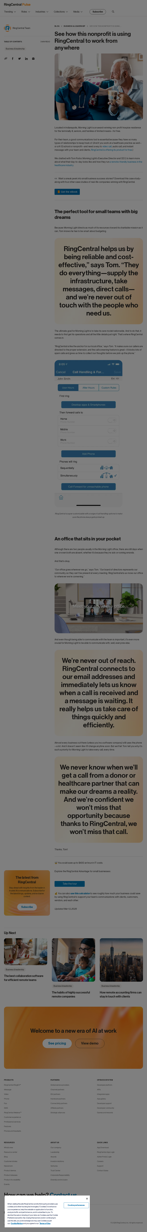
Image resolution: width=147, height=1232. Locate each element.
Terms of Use (44, 1223)
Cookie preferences (76, 1205)
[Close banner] (87, 1199)
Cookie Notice (17, 1223)
